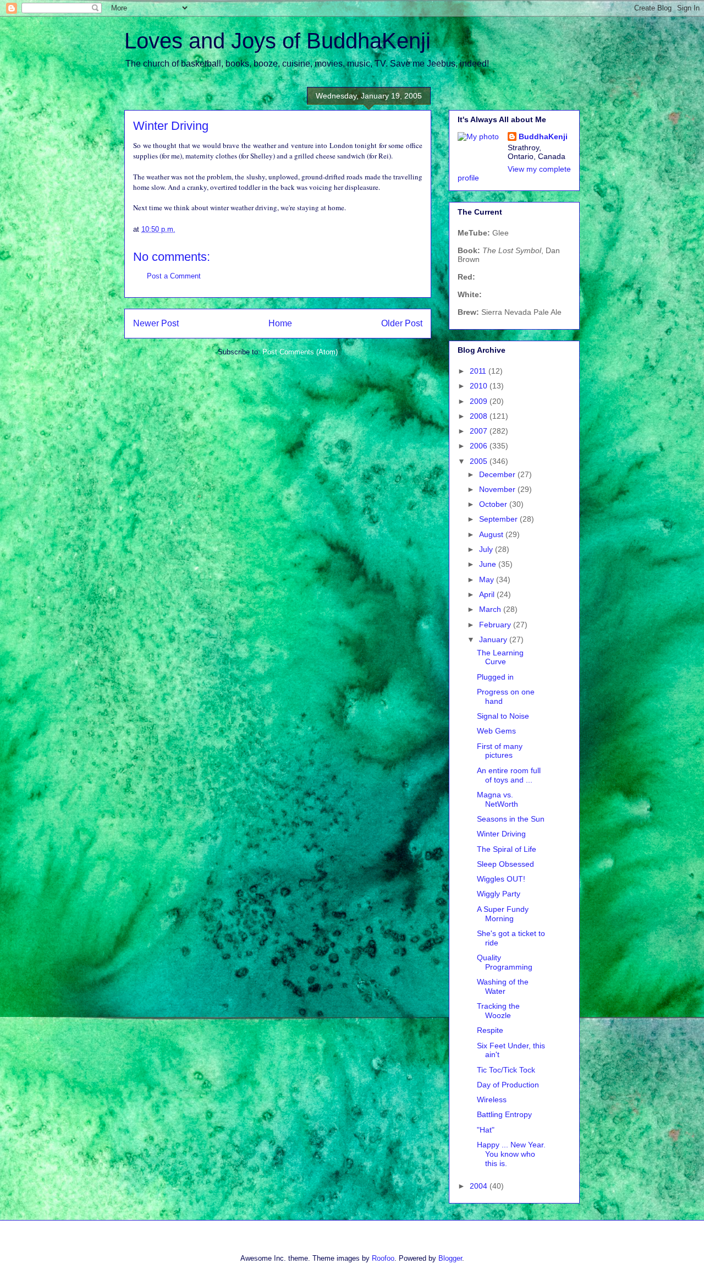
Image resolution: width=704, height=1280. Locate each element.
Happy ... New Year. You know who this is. (511, 1154)
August (492, 534)
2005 (480, 461)
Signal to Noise (503, 716)
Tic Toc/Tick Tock (506, 1069)
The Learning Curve (500, 657)
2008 (480, 416)
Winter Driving (501, 833)
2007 (480, 430)
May (487, 579)
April (488, 594)
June (488, 564)
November (498, 489)
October (494, 504)
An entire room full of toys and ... (509, 775)
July (487, 549)
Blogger (450, 1258)
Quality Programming (504, 962)
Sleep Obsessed (505, 864)
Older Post (401, 323)
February (496, 624)
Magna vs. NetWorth (497, 799)
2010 (480, 385)
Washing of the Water (503, 986)
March (491, 609)
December (498, 474)
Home (280, 323)
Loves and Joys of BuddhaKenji (277, 41)
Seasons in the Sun (510, 818)
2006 (480, 445)
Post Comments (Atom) (300, 352)
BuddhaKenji (543, 136)
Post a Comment (174, 276)
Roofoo (383, 1258)
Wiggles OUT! (501, 878)
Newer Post (156, 323)
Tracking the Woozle (498, 1011)
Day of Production (508, 1084)
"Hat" (485, 1129)
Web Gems (496, 730)
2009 (480, 401)
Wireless (492, 1099)
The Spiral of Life (506, 849)
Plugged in (495, 676)
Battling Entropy (504, 1114)
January (494, 639)
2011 (479, 371)
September (499, 519)
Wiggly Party (498, 893)
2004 (480, 1185)
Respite (490, 1030)
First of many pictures (499, 751)
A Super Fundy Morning (503, 914)
